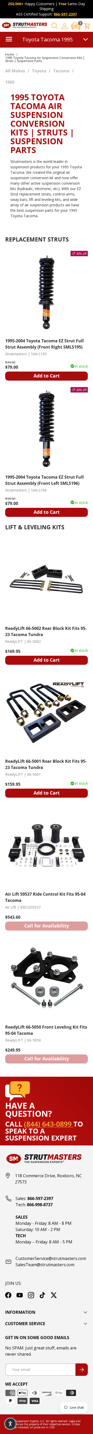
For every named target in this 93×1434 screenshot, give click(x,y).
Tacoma (61, 71)
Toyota (39, 71)
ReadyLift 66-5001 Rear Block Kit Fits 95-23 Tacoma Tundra (46, 764)
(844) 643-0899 (48, 1124)
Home (9, 54)
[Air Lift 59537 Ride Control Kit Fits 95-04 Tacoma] (46, 845)
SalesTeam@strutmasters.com (45, 1264)
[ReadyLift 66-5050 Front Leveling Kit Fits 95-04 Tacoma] (46, 978)
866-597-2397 (65, 14)
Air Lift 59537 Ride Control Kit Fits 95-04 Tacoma (45, 897)
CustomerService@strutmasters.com (51, 1258)
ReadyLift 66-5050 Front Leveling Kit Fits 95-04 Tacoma (46, 1030)
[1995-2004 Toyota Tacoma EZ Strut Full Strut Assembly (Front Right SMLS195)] (46, 292)
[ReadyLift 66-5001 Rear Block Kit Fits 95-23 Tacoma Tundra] (46, 712)
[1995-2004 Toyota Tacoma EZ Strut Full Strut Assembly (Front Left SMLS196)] (46, 428)
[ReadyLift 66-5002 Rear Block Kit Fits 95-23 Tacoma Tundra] (46, 579)
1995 (9, 82)
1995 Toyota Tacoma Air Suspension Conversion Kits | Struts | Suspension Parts (45, 59)
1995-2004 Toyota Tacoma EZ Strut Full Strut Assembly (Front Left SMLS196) (44, 480)
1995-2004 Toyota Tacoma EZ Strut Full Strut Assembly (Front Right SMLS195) (44, 344)
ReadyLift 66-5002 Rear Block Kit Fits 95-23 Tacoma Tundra (46, 631)
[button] (76, 26)
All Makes (15, 71)
